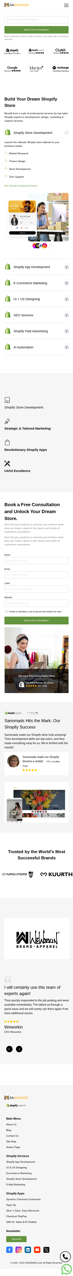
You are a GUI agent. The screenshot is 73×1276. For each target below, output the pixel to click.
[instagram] (19, 1249)
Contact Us (12, 1135)
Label (7, 583)
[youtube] (37, 1249)
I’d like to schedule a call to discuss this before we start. (35, 611)
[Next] (19, 1049)
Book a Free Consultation (36, 30)
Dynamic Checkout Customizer (23, 1199)
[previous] (9, 1049)
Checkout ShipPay (16, 1216)
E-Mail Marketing (15, 1184)
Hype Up (11, 1204)
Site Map (11, 1141)
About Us (11, 1124)
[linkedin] (28, 1249)
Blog (8, 1130)
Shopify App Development (20, 1161)
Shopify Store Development (21, 1178)
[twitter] (47, 1249)
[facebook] (10, 1249)
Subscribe (16, 1239)
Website (8, 597)
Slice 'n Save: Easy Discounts (22, 1210)
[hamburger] (66, 5)
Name (7, 555)
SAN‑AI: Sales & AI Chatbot (21, 1222)
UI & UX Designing (16, 1167)
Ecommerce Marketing (19, 1173)
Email (7, 569)
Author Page (13, 1147)
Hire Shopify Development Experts (21, 186)
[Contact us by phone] (65, 1256)
